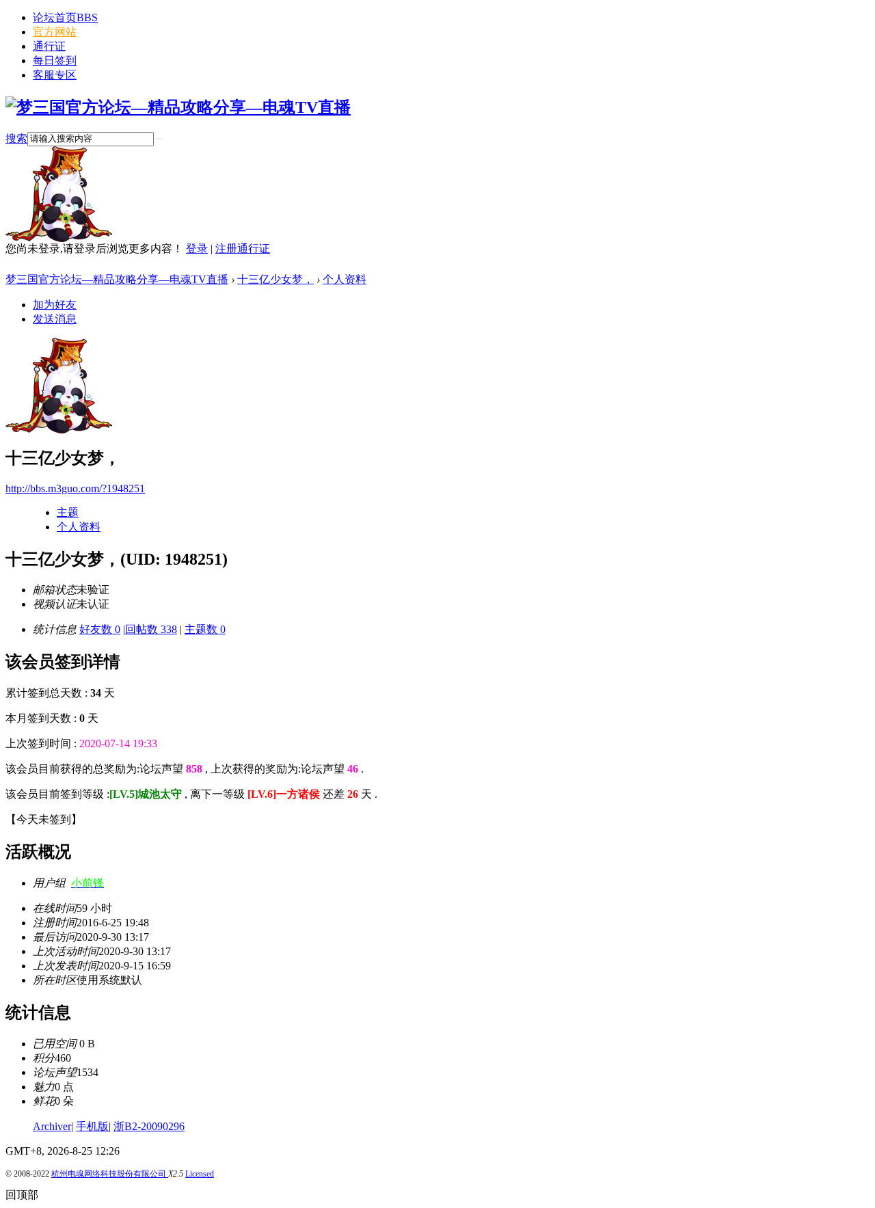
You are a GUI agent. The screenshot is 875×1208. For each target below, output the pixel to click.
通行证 (49, 46)
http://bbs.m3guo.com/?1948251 (75, 488)
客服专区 (55, 75)
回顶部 (21, 1194)
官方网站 (55, 32)
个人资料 (344, 279)
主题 (68, 512)
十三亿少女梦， (275, 279)
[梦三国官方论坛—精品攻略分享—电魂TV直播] (178, 107)
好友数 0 (99, 629)
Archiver (52, 1126)
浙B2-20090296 (149, 1126)
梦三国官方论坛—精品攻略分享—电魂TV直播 (116, 279)
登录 (197, 248)
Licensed (199, 1174)
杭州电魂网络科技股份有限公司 (109, 1174)
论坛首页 (65, 17)
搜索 (16, 138)
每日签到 (55, 60)
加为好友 (55, 304)
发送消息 (55, 319)
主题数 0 (205, 629)
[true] (158, 138)
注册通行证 (242, 248)
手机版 (92, 1126)
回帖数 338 (151, 629)
